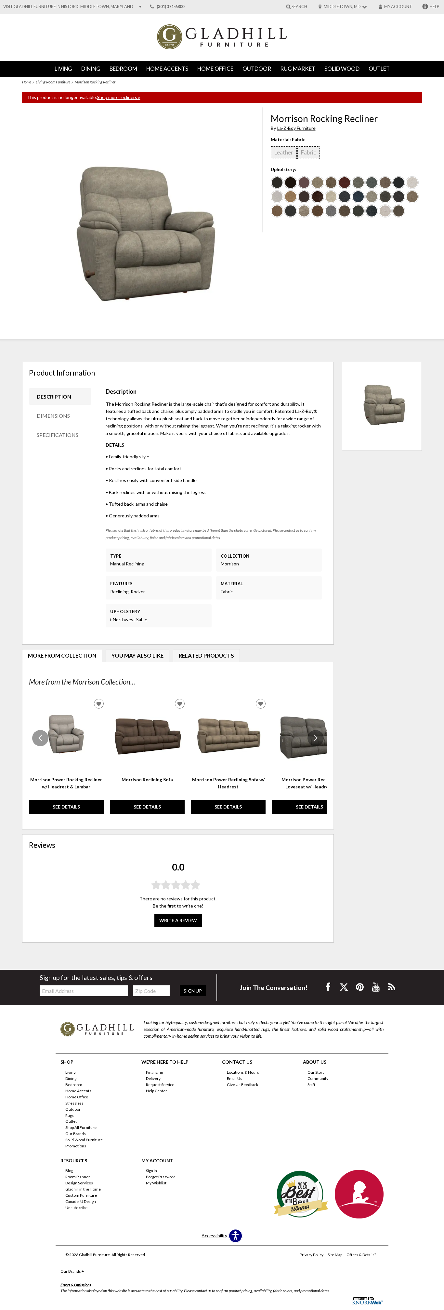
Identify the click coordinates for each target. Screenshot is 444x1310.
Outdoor (256, 68)
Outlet (379, 68)
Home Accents (167, 68)
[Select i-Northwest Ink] (358, 210)
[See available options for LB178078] (290, 182)
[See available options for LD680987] (277, 182)
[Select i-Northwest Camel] (290, 196)
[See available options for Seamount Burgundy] (344, 182)
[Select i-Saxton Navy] (358, 196)
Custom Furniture (81, 1195)
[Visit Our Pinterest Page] (360, 987)
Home (26, 82)
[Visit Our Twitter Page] (344, 987)
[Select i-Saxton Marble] (371, 196)
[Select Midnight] (398, 196)
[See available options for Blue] (290, 210)
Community (317, 1078)
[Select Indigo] (344, 196)
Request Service (160, 1084)
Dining (90, 68)
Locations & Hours (243, 1072)
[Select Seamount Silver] (358, 182)
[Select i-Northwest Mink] (344, 210)
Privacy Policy (311, 1254)
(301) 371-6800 (170, 6)
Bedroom (123, 68)
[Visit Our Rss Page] (391, 987)
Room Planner (77, 1176)
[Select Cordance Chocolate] (398, 210)
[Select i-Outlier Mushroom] (304, 210)
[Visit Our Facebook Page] (328, 987)
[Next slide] (315, 738)
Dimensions (53, 416)
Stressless (74, 1103)
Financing (154, 1072)
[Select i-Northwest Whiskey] (317, 210)
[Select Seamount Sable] (317, 182)
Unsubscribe (76, 1207)
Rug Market (297, 68)
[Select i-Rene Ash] (277, 196)
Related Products (206, 655)
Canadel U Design (80, 1201)
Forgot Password (161, 1176)
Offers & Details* (361, 1254)
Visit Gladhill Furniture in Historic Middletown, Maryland (68, 6)
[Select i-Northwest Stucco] (331, 196)
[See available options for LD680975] (304, 182)
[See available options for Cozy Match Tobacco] (317, 196)
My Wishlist (156, 1182)
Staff (311, 1084)
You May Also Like (137, 655)
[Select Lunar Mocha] (385, 182)
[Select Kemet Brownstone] (412, 196)
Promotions (75, 1145)
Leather (283, 152)
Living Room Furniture (53, 82)
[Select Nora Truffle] (331, 210)
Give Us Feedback (242, 1084)
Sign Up (193, 991)
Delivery (153, 1078)
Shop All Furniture (81, 1127)
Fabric (308, 152)
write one (192, 905)
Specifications (57, 435)
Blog (69, 1170)
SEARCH (299, 6)
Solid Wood (341, 68)
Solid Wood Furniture (84, 1139)
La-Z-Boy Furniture (296, 128)
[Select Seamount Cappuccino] (331, 182)
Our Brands (75, 1133)
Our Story (315, 1072)
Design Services (79, 1182)
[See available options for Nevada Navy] (398, 182)
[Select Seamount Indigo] (371, 182)
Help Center (156, 1090)
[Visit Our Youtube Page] (376, 987)
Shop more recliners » (118, 97)
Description (54, 396)
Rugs (69, 1115)
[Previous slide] (40, 738)
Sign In (151, 1170)
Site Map (335, 1254)
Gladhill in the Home (83, 1189)
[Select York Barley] (385, 210)
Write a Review (178, 920)
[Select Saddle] (277, 210)
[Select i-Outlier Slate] (385, 196)
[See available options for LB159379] (304, 196)
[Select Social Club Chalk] (412, 182)
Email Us (234, 1078)
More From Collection (62, 655)
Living (63, 68)
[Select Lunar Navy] (371, 210)
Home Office (215, 68)
